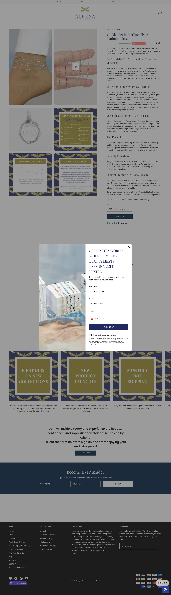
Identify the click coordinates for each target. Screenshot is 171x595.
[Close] (129, 247)
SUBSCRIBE (109, 327)
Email (91, 299)
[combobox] (108, 311)
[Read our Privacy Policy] (127, 338)
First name (93, 286)
